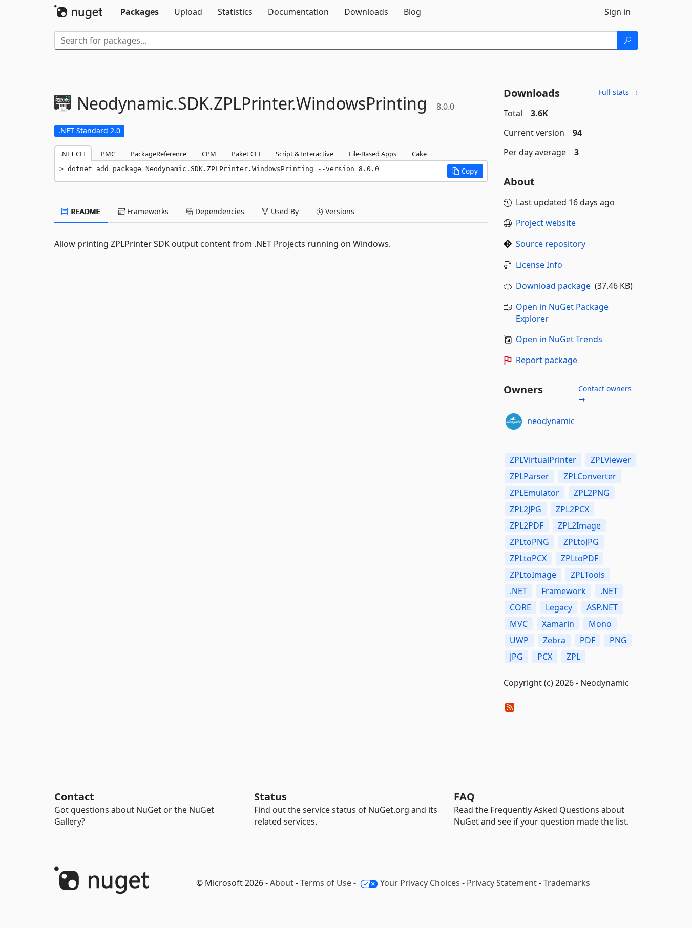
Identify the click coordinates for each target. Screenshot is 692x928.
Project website (546, 222)
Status (270, 797)
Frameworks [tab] (147, 211)
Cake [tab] (419, 153)
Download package (553, 285)
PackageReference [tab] (158, 153)
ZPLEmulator (534, 492)
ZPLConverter (589, 476)
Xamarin (558, 623)
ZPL (573, 656)
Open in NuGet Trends (559, 339)
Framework (563, 591)
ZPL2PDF (526, 525)
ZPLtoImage (533, 574)
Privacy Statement (502, 883)
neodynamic (551, 421)
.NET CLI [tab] (73, 153)
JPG (516, 656)
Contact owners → (605, 394)
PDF (587, 640)
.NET (518, 591)
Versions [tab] (338, 211)
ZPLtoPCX (528, 558)
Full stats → (618, 92)
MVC (519, 623)
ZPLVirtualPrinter (543, 460)
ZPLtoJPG (581, 541)
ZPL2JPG (525, 509)
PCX (544, 656)
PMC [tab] (108, 153)
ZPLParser (529, 476)
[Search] (627, 40)
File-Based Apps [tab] (372, 153)
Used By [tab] (284, 211)
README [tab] (84, 211)
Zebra (554, 640)
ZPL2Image (579, 525)
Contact (74, 797)
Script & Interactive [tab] (304, 153)
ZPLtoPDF (579, 558)
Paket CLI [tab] (246, 153)
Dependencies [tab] (218, 211)
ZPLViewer (611, 460)
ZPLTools (588, 574)
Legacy (559, 607)
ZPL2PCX (572, 509)
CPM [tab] (209, 153)
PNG (618, 640)
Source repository (550, 243)
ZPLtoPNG (529, 541)
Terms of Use (325, 883)
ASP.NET (602, 607)
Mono (600, 623)
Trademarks (566, 883)
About (281, 883)
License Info (539, 264)
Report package (546, 360)
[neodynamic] (514, 421)
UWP (519, 640)
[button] (465, 171)
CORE (520, 607)
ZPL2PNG (592, 492)
